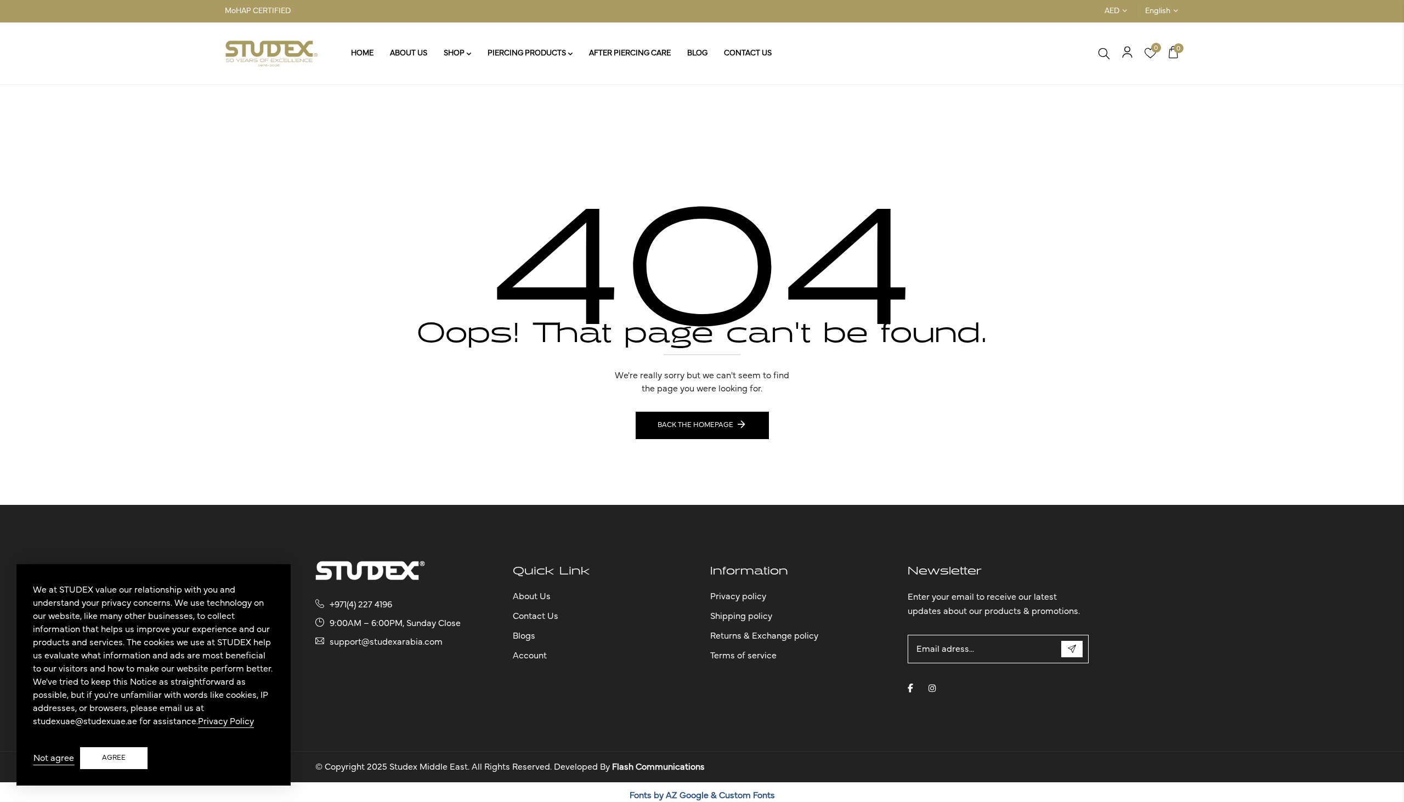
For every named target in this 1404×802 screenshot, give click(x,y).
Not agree (53, 758)
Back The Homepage (695, 425)
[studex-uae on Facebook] (910, 688)
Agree (114, 757)
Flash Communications (658, 767)
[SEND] (1072, 649)
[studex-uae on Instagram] (932, 688)
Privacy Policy (226, 721)
